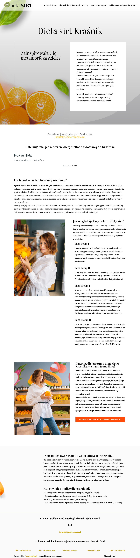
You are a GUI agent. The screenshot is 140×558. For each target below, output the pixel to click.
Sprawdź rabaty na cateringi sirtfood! (100, 419)
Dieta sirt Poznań (117, 550)
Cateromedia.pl (31, 556)
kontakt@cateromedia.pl (70, 137)
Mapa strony (109, 556)
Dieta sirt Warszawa (46, 550)
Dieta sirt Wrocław (23, 550)
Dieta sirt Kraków (69, 550)
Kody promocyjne (98, 5)
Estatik (74, 166)
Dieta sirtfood (50, 5)
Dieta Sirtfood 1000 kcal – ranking (73, 5)
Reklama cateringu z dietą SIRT (122, 5)
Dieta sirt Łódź (93, 550)
